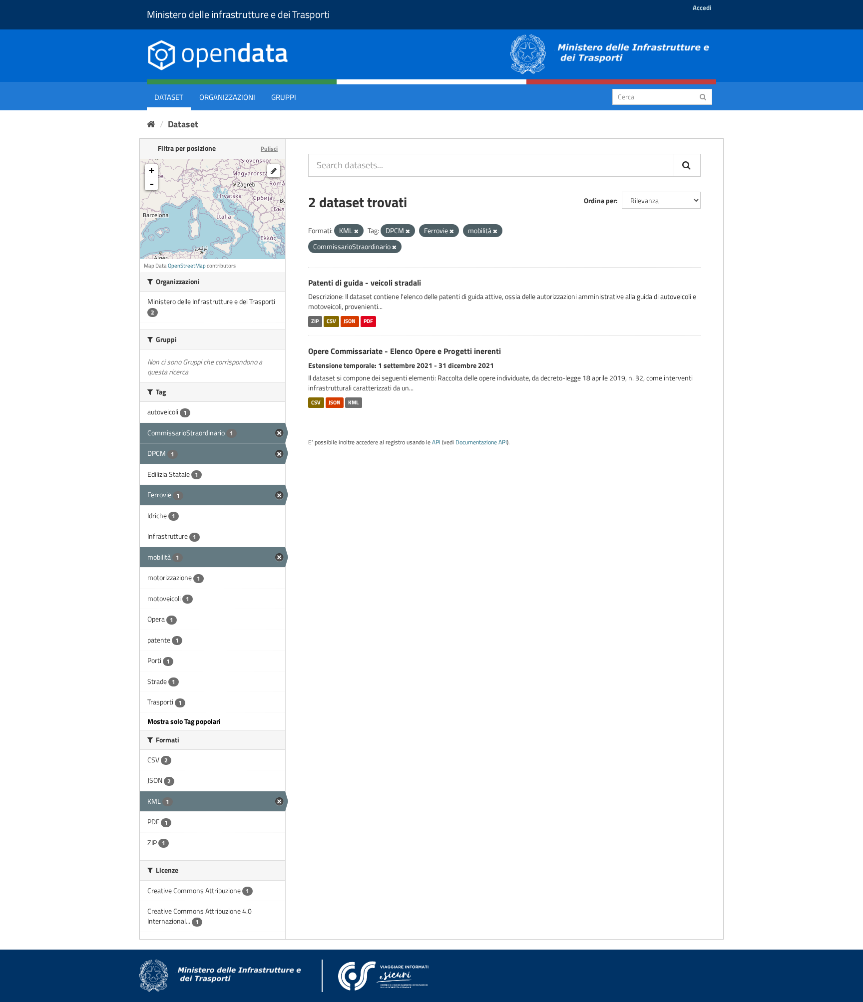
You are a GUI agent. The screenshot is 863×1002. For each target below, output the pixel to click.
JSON (350, 321)
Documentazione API (481, 442)
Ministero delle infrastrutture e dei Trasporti (238, 14)
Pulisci (269, 148)
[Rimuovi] (356, 231)
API (436, 442)
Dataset (168, 97)
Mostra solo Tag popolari (184, 721)
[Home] (151, 124)
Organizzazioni (227, 97)
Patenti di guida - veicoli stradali (364, 283)
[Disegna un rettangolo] (273, 170)
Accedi (702, 7)
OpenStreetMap (187, 266)
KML (353, 402)
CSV (331, 321)
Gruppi (283, 97)
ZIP (315, 321)
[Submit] (703, 96)
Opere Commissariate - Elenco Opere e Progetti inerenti (404, 351)
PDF (368, 321)
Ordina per (600, 200)
